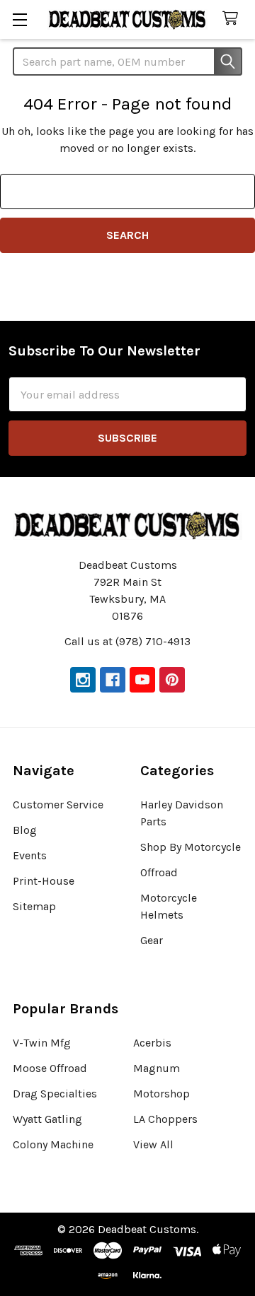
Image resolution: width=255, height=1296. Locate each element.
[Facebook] (112, 680)
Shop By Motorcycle (190, 847)
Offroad (159, 872)
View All (153, 1144)
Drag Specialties (55, 1093)
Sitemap (34, 906)
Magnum (156, 1068)
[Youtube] (142, 680)
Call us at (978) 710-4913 (127, 641)
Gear (151, 940)
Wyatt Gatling (47, 1119)
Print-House (43, 881)
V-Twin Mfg (42, 1042)
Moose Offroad (50, 1068)
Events (30, 855)
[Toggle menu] (19, 19)
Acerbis (152, 1042)
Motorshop (161, 1093)
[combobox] (127, 61)
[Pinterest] (172, 680)
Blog (25, 830)
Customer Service (58, 804)
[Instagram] (83, 680)
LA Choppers (165, 1119)
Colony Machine (53, 1144)
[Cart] (233, 19)
